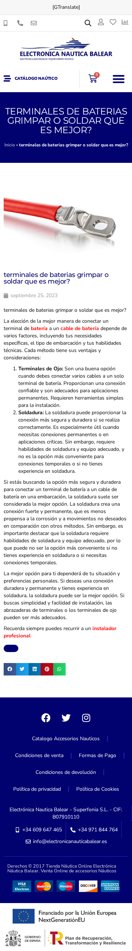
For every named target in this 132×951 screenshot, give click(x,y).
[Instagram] (86, 717)
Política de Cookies (97, 789)
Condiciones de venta (39, 755)
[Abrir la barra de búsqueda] (88, 23)
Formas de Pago (97, 755)
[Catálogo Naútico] (7, 78)
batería (39, 328)
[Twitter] (66, 717)
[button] (119, 79)
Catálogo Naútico (36, 78)
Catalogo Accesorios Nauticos (66, 738)
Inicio (9, 145)
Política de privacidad (37, 789)
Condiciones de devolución (66, 772)
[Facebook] (46, 717)
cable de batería (79, 328)
